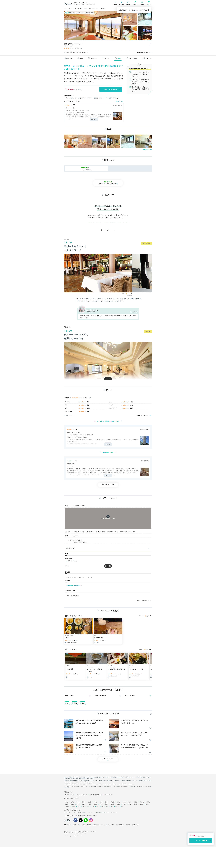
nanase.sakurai (91, 310)
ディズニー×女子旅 (69, 794)
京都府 (124, 803)
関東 (83, 806)
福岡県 (118, 804)
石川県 (101, 803)
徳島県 (72, 804)
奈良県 (135, 803)
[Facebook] (75, 820)
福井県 (106, 803)
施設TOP (69, 58)
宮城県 (89, 801)
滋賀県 (118, 803)
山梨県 (148, 801)
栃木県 (106, 801)
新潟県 (83, 803)
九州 (93, 806)
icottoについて (67, 824)
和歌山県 (142, 803)
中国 (112, 806)
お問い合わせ (135, 824)
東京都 (135, 801)
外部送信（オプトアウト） (99, 824)
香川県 (66, 804)
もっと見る (119, 101)
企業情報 (83, 824)
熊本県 (141, 804)
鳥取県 (95, 804)
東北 (97, 806)
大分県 (129, 804)
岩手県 (78, 801)
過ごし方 (107, 58)
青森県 (72, 801)
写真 (81, 58)
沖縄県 (73, 806)
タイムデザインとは (69, 815)
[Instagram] (91, 820)
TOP (65, 9)
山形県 (95, 801)
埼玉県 (129, 801)
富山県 (95, 803)
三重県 (112, 803)
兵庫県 (148, 803)
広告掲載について (120, 824)
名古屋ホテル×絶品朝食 (81, 794)
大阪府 (129, 803)
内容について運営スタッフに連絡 (144, 600)
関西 (88, 806)
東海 (102, 806)
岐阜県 (78, 803)
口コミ (119, 58)
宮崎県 (147, 804)
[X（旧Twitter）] (81, 820)
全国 (79, 806)
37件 (81, 48)
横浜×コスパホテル (108, 794)
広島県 (106, 804)
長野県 (89, 803)
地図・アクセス (133, 58)
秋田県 (83, 801)
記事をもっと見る (108, 758)
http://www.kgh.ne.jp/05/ (73, 585)
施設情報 (71, 548)
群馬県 (112, 801)
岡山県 (89, 804)
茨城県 (118, 801)
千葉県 (124, 801)
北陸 (122, 806)
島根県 (101, 804)
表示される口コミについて (143, 415)
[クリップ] (105, 728)
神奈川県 (142, 801)
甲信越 (117, 806)
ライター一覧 (76, 824)
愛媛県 (83, 804)
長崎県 (135, 804)
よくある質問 (111, 824)
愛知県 (72, 803)
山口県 (112, 804)
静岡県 (66, 803)
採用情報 (128, 824)
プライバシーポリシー (92, 815)
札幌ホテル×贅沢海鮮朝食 (95, 794)
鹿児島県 (67, 806)
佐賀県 (124, 804)
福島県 (101, 801)
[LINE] (86, 820)
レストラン (148, 58)
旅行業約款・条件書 (80, 815)
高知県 (78, 804)
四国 (107, 806)
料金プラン (94, 58)
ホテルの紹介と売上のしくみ (143, 52)
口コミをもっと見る (108, 484)
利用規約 (89, 824)
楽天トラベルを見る (111, 89)
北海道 (66, 801)
